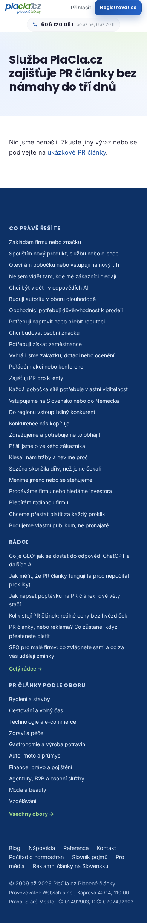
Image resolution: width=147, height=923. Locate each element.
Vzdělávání (22, 801)
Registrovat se (118, 7)
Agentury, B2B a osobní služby (46, 778)
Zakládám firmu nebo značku (45, 242)
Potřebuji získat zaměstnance (45, 344)
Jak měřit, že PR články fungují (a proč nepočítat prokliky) (69, 580)
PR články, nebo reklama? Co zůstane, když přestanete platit (63, 631)
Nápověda (42, 848)
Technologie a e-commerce (42, 721)
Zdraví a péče (26, 733)
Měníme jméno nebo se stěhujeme (50, 480)
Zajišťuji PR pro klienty (36, 378)
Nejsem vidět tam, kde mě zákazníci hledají (62, 276)
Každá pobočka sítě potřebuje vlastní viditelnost (68, 389)
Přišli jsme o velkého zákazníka (47, 446)
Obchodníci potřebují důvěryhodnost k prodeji (65, 310)
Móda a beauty (27, 789)
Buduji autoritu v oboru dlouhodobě (52, 299)
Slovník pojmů (89, 857)
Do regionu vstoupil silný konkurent (52, 412)
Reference (76, 848)
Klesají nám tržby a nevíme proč (48, 457)
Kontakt (106, 848)
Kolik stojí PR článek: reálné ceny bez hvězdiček (68, 615)
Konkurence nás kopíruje (39, 423)
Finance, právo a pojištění (40, 767)
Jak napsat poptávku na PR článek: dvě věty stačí (64, 599)
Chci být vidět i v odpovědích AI (48, 287)
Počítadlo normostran (36, 857)
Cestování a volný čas (36, 710)
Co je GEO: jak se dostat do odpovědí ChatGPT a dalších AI (69, 560)
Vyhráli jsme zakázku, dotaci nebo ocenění (61, 355)
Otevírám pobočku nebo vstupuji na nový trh (64, 264)
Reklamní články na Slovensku (70, 866)
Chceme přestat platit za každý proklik (57, 514)
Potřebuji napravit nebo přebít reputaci (57, 321)
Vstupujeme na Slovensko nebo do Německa (64, 401)
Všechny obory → (31, 814)
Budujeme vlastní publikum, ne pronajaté (59, 525)
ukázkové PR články (76, 152)
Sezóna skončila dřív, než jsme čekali (55, 468)
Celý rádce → (25, 668)
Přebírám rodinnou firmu (38, 502)
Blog (14, 848)
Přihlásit (81, 8)
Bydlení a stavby (29, 699)
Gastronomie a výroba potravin (47, 744)
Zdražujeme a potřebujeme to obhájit (54, 434)
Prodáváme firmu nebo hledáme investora (60, 491)
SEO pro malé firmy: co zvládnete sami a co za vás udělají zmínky (66, 651)
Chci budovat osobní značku (44, 332)
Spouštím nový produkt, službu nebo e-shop (64, 253)
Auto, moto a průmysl (35, 755)
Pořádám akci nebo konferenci (46, 366)
